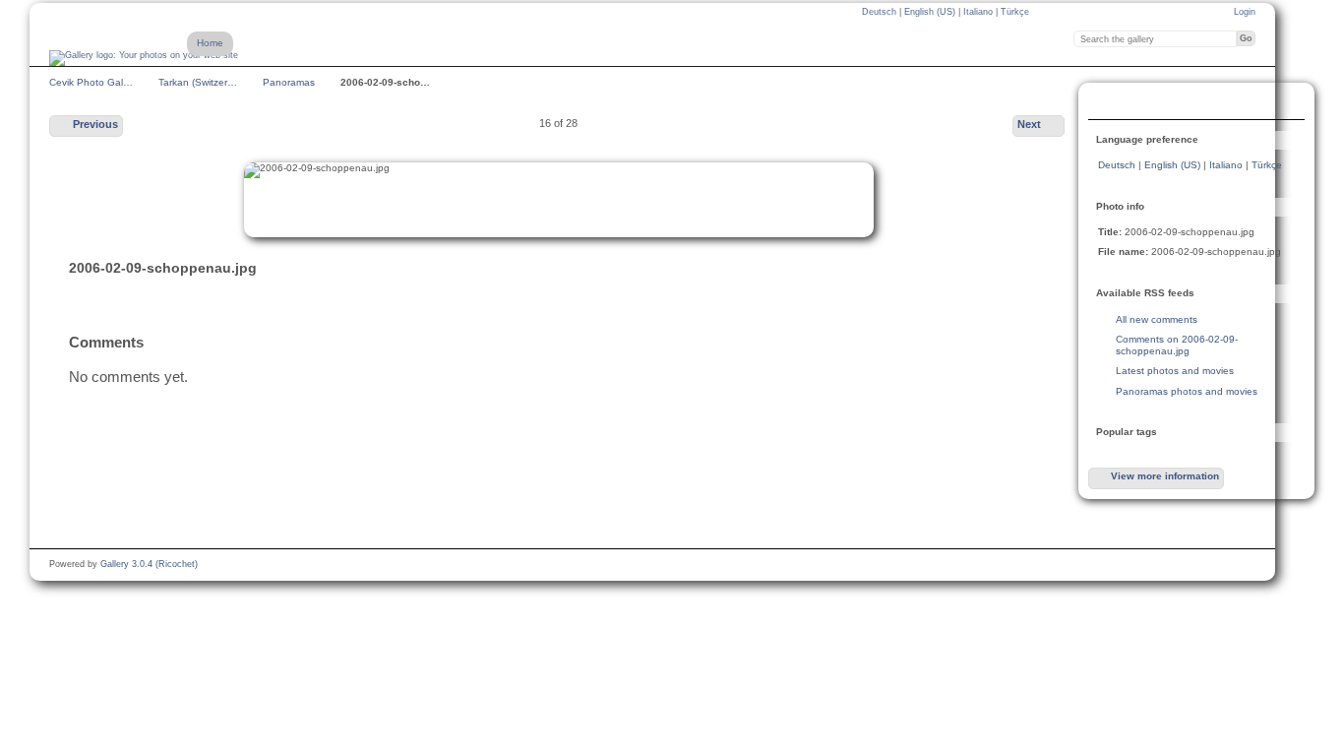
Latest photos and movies (1175, 370)
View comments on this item (1109, 103)
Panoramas (289, 82)
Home (210, 42)
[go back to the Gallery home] (143, 58)
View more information (1165, 476)
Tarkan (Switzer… (197, 82)
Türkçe (1015, 12)
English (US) (931, 12)
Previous (95, 124)
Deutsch (880, 12)
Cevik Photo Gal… (91, 82)
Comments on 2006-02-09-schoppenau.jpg (1177, 345)
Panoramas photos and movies (1186, 391)
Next (1029, 124)
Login (1244, 12)
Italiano (979, 12)
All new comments (1156, 319)
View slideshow (1148, 103)
